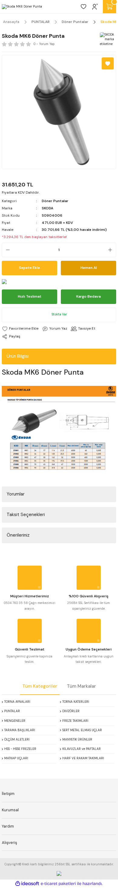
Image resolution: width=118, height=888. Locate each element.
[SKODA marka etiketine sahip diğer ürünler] (107, 40)
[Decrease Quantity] (6, 250)
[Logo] (22, 6)
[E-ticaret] (58, 883)
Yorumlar (16, 494)
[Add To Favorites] (108, 63)
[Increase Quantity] (112, 250)
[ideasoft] (27, 883)
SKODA (47, 208)
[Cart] (109, 6)
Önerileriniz (18, 535)
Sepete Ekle (29, 267)
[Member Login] (95, 6)
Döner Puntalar (55, 201)
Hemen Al (88, 267)
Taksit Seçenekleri (26, 515)
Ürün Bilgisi (18, 356)
